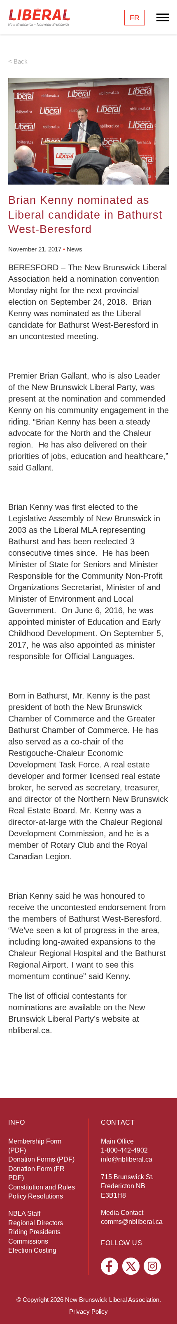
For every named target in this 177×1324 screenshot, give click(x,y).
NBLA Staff (24, 1213)
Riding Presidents (34, 1231)
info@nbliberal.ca (126, 1159)
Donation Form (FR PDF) (36, 1173)
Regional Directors (35, 1222)
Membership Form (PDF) (34, 1146)
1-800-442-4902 (124, 1150)
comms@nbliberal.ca (132, 1221)
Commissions (28, 1241)
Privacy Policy (88, 1311)
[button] (162, 1305)
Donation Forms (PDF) (41, 1159)
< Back (18, 61)
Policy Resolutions (35, 1196)
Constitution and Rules (41, 1187)
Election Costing (32, 1250)
